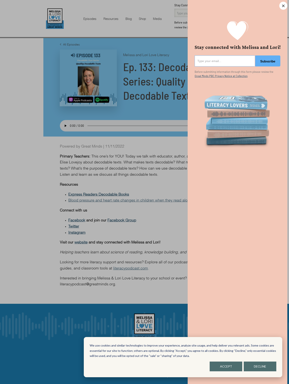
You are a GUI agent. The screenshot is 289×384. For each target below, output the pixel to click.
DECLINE (260, 366)
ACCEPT (226, 366)
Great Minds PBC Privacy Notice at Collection (221, 76)
